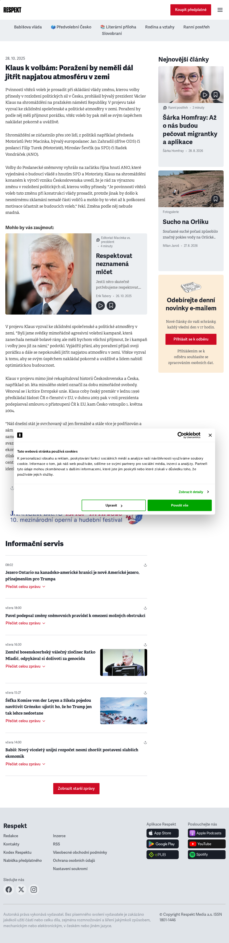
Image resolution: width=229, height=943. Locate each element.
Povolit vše (179, 505)
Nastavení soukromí (70, 868)
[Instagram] (33, 893)
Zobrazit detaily (191, 492)
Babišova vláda (28, 27)
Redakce (10, 836)
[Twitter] (21, 893)
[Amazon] (162, 854)
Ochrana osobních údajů (74, 860)
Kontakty (11, 844)
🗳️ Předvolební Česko (71, 27)
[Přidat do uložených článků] (111, 305)
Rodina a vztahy (159, 27)
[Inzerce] (76, 516)
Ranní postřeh (196, 27)
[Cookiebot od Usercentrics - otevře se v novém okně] (180, 435)
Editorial (106, 238)
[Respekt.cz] (12, 10)
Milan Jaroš (171, 246)
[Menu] (220, 9)
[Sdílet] (145, 565)
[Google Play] (162, 843)
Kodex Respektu (17, 852)
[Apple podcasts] (207, 833)
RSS (56, 844)
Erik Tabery (103, 296)
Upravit (111, 505)
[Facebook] (8, 893)
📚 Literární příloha (118, 27)
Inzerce (59, 836)
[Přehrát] (100, 305)
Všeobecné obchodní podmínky (80, 852)
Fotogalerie (171, 212)
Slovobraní (112, 33)
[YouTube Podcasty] (207, 843)
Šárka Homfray (173, 151)
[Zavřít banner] (210, 435)
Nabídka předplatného (22, 860)
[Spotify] (207, 854)
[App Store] (162, 833)
